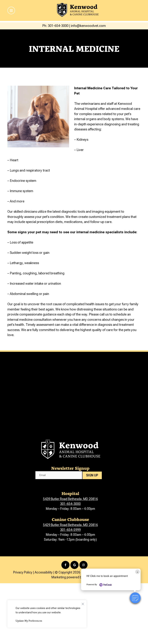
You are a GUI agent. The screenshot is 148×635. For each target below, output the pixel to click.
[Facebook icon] (65, 565)
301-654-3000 (70, 504)
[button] (135, 597)
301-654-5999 (70, 530)
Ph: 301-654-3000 (55, 26)
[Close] (83, 603)
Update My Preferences (29, 620)
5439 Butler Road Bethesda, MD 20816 (70, 499)
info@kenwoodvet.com (88, 26)
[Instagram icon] (83, 565)
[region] (47, 614)
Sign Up (92, 475)
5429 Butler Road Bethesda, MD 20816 (70, 525)
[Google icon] (74, 565)
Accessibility (44, 572)
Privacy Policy (22, 572)
